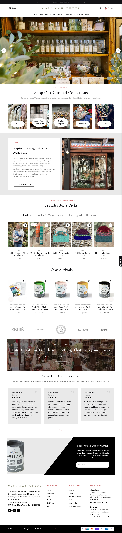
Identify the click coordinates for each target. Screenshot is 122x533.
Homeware (83, 123)
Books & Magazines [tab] (49, 215)
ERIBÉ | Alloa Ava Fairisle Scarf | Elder (40, 254)
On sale (104, 123)
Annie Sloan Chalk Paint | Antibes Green (39, 308)
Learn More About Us (24, 184)
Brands (49, 500)
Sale (48, 506)
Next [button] (118, 50)
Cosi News (50, 503)
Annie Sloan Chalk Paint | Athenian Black (104, 308)
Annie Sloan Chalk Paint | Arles (82, 308)
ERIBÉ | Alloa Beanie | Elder (61, 254)
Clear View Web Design (52, 529)
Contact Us (72, 493)
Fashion (18, 123)
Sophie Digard (61, 122)
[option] (18, 243)
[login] (101, 8)
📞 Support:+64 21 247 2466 (61, 2)
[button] (84, 2)
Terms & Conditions (75, 506)
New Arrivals (51, 493)
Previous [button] (3, 50)
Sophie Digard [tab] (73, 215)
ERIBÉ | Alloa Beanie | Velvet (103, 254)
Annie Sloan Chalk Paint (39, 122)
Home (49, 490)
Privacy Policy (73, 503)
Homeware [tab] (92, 215)
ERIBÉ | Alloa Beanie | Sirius (82, 254)
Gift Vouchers (73, 500)
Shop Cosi (50, 496)
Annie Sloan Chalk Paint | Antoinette (61, 308)
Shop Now (60, 364)
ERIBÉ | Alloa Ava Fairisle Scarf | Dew (18, 254)
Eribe (18, 250)
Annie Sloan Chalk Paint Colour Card (17, 308)
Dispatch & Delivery (75, 496)
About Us (71, 490)
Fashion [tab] (28, 215)
